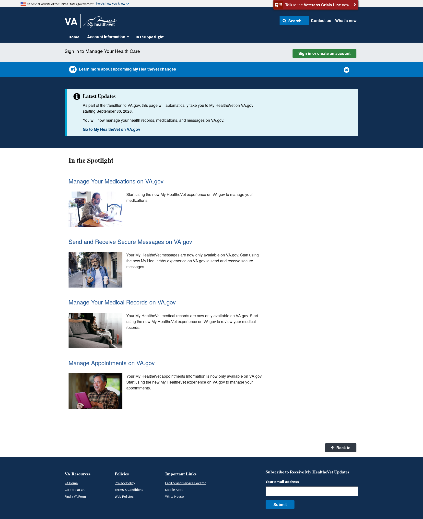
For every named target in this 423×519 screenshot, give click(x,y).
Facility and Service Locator (185, 483)
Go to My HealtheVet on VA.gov (111, 129)
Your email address (282, 481)
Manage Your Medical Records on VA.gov (122, 302)
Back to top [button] (343, 448)
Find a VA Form (75, 496)
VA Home (71, 483)
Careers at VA (74, 489)
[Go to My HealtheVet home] (100, 23)
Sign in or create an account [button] (324, 53)
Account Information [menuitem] (106, 36)
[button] (294, 20)
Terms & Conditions (129, 489)
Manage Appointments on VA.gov (112, 362)
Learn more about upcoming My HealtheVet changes (127, 69)
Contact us (321, 20)
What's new (345, 20)
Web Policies (124, 496)
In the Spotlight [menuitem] (150, 36)
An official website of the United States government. (60, 4)
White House (174, 496)
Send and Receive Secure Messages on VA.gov (130, 241)
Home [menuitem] (74, 36)
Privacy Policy (125, 483)
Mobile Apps (174, 489)
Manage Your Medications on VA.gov (116, 181)
